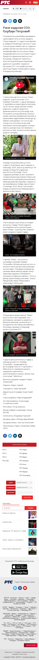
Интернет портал (24, 640)
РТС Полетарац (25, 475)
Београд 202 (23, 632)
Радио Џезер (22, 635)
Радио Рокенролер (17, 634)
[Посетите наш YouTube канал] (25, 588)
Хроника (13, 599)
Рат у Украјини (23, 601)
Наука (24, 616)
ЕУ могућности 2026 (25, 603)
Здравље (7, 616)
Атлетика (23, 609)
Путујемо (18, 615)
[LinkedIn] (15, 21)
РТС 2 (4, 453)
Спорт (4, 607)
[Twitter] (10, 21)
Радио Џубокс (31, 634)
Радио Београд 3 (11, 632)
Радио (5, 631)
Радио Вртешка (11, 635)
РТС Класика (24, 461)
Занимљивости (23, 614)
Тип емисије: (11, 487)
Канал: (11, 482)
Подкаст (30, 602)
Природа (31, 616)
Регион (21, 598)
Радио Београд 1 (15, 631)
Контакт (11, 639)
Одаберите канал (21, 482)
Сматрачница (20, 602)
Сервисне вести (8, 602)
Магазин (6, 614)
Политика (13, 598)
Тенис (26, 607)
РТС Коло (23, 464)
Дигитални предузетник (10, 618)
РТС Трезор (24, 468)
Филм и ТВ (16, 616)
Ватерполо (14, 609)
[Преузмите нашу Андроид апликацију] (19, 572)
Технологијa (9, 615)
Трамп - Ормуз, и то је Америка (12, 540)
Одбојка (33, 607)
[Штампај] (20, 21)
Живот (14, 614)
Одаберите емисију (22, 487)
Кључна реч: (10, 492)
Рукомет (6, 609)
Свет (27, 598)
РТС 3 (4, 457)
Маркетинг (19, 639)
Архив (31, 635)
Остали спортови (13, 610)
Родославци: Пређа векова (11, 549)
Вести (6, 598)
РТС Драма (23, 453)
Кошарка (19, 607)
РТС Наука (23, 450)
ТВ (5, 623)
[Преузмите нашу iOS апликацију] (19, 566)
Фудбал (11, 607)
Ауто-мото (32, 609)
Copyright (17, 652)
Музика (32, 614)
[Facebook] (5, 21)
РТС (5, 639)
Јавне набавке (29, 639)
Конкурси (12, 640)
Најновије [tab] (6, 503)
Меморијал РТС (26, 610)
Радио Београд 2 (29, 631)
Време (32, 601)
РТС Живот (23, 457)
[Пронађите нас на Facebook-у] (20, 588)
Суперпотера (7, 522)
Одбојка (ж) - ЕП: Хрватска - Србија (14, 531)
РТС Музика (24, 472)
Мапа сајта (30, 645)
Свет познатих (28, 615)
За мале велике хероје (28, 618)
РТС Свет (5, 461)
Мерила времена (10, 601)
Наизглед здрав (19, 619)
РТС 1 (4, 450)
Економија (30, 599)
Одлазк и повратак (9, 513)
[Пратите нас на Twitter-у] (15, 588)
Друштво (21, 599)
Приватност (9, 652)
